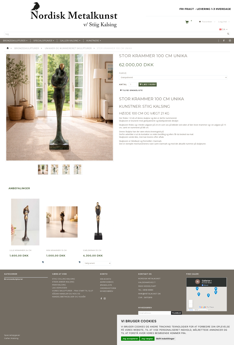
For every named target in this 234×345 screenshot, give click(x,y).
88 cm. (145, 127)
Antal (123, 84)
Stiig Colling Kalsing (63, 279)
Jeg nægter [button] (147, 338)
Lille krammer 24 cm (20, 250)
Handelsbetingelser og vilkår (69, 297)
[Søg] (228, 34)
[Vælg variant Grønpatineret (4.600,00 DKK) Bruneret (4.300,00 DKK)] (97, 263)
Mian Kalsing (59, 285)
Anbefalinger (19, 188)
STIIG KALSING (156, 106)
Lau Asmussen (59, 288)
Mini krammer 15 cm (56, 250)
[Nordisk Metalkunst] (74, 16)
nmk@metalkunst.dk (149, 294)
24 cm (158, 125)
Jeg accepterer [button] (130, 338)
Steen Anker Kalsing (63, 282)
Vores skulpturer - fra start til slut (72, 291)
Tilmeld (176, 313)
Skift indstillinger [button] (165, 338)
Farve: (123, 73)
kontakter (145, 134)
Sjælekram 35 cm (92, 250)
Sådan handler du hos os (66, 294)
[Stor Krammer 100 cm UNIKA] (59, 107)
